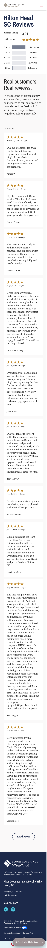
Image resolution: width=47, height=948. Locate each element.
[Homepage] (14, 5)
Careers (7, 938)
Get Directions (10, 895)
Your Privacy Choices (12, 928)
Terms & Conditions (12, 933)
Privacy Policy (28, 933)
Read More (23, 836)
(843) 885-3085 (11, 903)
